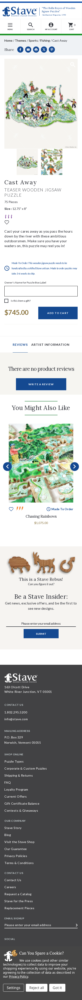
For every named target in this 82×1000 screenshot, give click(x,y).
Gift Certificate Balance (21, 803)
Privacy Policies (15, 856)
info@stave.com (16, 719)
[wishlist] (6, 222)
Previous (7, 466)
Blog (7, 835)
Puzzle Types (14, 761)
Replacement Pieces (19, 908)
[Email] (28, 49)
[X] (44, 49)
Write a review (41, 384)
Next (74, 466)
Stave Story (13, 828)
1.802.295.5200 (15, 712)
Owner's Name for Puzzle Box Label (25, 282)
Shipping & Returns (18, 775)
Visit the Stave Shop (19, 842)
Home (8, 40)
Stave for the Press (18, 901)
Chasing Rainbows (41, 516)
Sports (33, 40)
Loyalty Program (16, 789)
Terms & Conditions (19, 863)
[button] (31, 26)
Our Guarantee (15, 849)
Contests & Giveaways (21, 810)
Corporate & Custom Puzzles (25, 768)
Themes (20, 40)
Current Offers (15, 796)
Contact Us (12, 880)
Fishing (45, 40)
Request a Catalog (18, 894)
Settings (13, 987)
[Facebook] (20, 49)
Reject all (36, 987)
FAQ (7, 782)
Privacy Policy (18, 976)
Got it (57, 987)
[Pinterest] (52, 49)
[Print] (36, 49)
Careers (10, 887)
